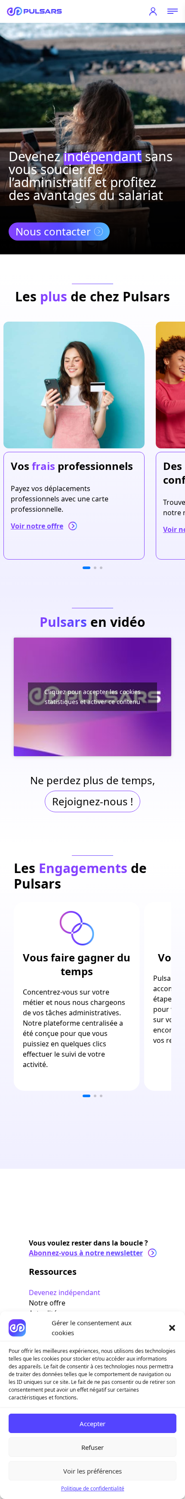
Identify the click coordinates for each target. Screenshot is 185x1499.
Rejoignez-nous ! (92, 801)
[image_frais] (74, 385)
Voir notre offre (37, 526)
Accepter (92, 1423)
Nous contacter (53, 231)
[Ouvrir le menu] (172, 11)
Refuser (92, 1447)
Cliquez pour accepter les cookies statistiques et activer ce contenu (92, 697)
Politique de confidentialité (92, 1488)
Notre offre (47, 1303)
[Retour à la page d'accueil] (34, 11)
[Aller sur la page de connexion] (153, 11)
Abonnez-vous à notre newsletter (86, 1253)
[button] (172, 1328)
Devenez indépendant (64, 1292)
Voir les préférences (92, 1471)
